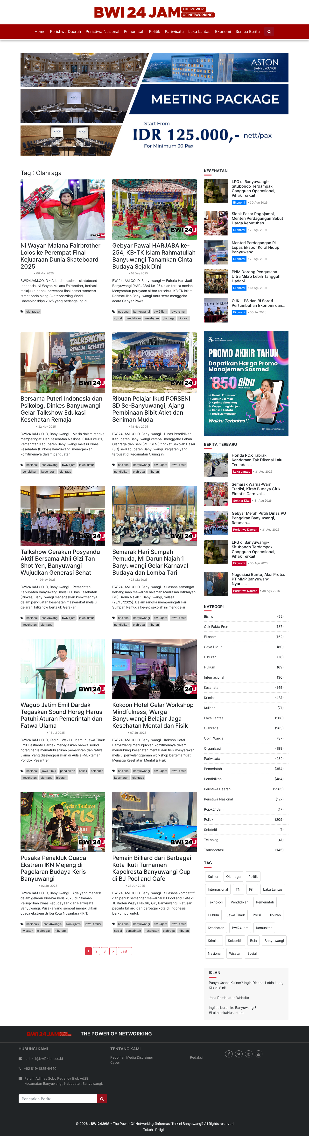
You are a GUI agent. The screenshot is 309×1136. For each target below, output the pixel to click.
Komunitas (264, 904)
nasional (123, 288)
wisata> (27, 907)
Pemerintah (134, 31)
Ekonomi (223, 31)
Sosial (252, 930)
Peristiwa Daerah (65, 31)
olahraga (169, 295)
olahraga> (33, 288)
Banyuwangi (274, 917)
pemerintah (133, 907)
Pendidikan (119, 250)
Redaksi (196, 1034)
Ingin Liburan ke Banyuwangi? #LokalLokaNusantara (232, 986)
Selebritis (235, 917)
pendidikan (133, 295)
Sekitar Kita (241, 477)
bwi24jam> (73, 900)
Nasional (214, 930)
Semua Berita (248, 31)
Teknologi (211, 816)
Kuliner (209, 684)
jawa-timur (178, 288)
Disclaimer (145, 1034)
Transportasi (214, 826)
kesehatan (152, 295)
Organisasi (212, 725)
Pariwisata (174, 31)
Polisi (257, 891)
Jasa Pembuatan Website (229, 974)
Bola (253, 917)
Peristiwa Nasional (102, 31)
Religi (159, 1106)
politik (83, 747)
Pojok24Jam (214, 786)
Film (252, 866)
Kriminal (210, 674)
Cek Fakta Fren (216, 603)
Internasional (214, 654)
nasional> (33, 900)
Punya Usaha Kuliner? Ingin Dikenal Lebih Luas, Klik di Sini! (246, 961)
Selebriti (210, 806)
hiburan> (61, 907)
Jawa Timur (236, 891)
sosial (118, 295)
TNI (238, 866)
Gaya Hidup (213, 623)
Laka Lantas (199, 31)
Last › (124, 927)
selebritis (97, 747)
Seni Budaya (29, 862)
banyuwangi (141, 288)
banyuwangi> (52, 900)
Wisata (234, 930)
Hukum (209, 644)
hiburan (183, 295)
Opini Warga (213, 715)
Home (40, 31)
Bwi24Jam (240, 904)
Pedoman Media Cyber (123, 1036)
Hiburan (210, 633)
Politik (154, 31)
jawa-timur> (93, 900)
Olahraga (27, 250)
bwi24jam (160, 288)
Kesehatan (28, 403)
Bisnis (208, 593)
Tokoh (148, 1106)
